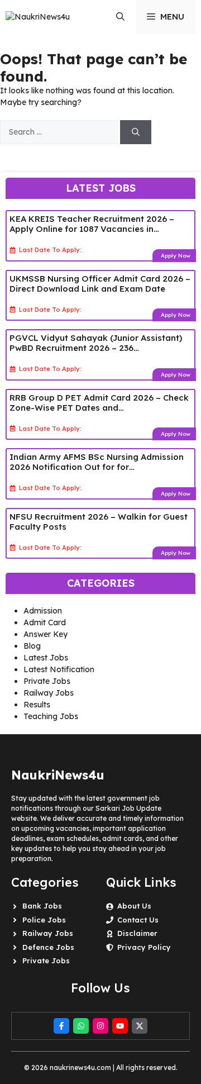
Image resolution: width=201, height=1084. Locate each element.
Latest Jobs (45, 658)
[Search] (135, 132)
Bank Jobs (42, 905)
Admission (42, 611)
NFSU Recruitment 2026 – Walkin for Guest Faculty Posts (98, 521)
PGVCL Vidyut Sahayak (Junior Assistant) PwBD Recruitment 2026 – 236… (95, 342)
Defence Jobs (48, 947)
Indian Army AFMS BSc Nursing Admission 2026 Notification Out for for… (96, 461)
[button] (120, 17)
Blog (32, 646)
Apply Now (175, 255)
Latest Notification (58, 669)
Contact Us (138, 919)
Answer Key (45, 634)
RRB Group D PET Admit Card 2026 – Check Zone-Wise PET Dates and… (99, 402)
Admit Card (44, 622)
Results (36, 705)
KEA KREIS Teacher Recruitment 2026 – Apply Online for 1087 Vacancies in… (91, 223)
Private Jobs (46, 681)
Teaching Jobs (50, 716)
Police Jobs (44, 919)
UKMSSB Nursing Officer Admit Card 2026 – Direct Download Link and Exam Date (99, 283)
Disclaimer (137, 933)
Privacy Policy (144, 947)
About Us (134, 905)
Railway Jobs (48, 693)
